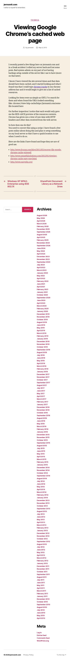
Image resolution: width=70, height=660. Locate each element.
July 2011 (40, 580)
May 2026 (41, 218)
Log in (39, 633)
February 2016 (42, 429)
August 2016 (42, 418)
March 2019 (41, 333)
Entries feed (41, 635)
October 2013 (42, 506)
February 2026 (42, 226)
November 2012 (43, 536)
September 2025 (43, 232)
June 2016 (41, 421)
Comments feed (43, 638)
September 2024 (43, 246)
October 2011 (42, 572)
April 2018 (41, 363)
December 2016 (43, 407)
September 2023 (43, 262)
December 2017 (43, 374)
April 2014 (41, 489)
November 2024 (43, 243)
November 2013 (43, 503)
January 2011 (42, 596)
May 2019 (41, 328)
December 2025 (43, 229)
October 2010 (42, 602)
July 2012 (40, 547)
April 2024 (41, 254)
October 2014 (42, 473)
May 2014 (41, 487)
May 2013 (41, 520)
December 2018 (43, 341)
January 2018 (42, 372)
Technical (35, 20)
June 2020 (41, 300)
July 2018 (41, 355)
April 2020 (41, 303)
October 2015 (42, 440)
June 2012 (41, 550)
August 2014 (42, 478)
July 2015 (41, 448)
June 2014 (41, 484)
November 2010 (43, 599)
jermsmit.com (10, 4)
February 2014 (42, 495)
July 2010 (41, 610)
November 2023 (43, 259)
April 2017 (41, 396)
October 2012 (42, 539)
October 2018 (42, 347)
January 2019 (42, 339)
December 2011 (43, 566)
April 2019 (41, 330)
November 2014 (43, 470)
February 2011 (42, 594)
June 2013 (41, 517)
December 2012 (43, 533)
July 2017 (40, 388)
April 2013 (41, 522)
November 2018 (43, 344)
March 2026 (41, 224)
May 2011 (40, 585)
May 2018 (41, 361)
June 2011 (41, 583)
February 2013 (42, 528)
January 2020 (42, 311)
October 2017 (42, 380)
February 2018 (42, 369)
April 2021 (41, 287)
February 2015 (42, 462)
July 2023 (41, 265)
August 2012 (42, 544)
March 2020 (41, 306)
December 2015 (43, 435)
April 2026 (41, 221)
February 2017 (42, 402)
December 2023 (43, 256)
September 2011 (43, 574)
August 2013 (42, 511)
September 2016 (43, 415)
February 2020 (43, 309)
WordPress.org (43, 641)
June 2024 (41, 248)
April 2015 (41, 457)
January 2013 (42, 530)
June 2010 (41, 613)
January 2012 (42, 563)
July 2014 (41, 481)
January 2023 (42, 273)
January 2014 (42, 498)
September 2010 (43, 604)
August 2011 (42, 577)
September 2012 (43, 541)
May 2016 (41, 424)
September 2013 (43, 509)
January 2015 (42, 465)
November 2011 (43, 569)
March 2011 (41, 591)
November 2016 (43, 410)
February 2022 (42, 281)
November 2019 (43, 317)
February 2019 (42, 336)
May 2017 (40, 393)
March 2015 (41, 459)
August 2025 (42, 235)
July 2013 (41, 514)
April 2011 (41, 588)
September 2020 (43, 298)
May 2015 (41, 454)
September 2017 (43, 383)
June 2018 (41, 358)
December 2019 (43, 314)
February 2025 (42, 240)
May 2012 (40, 552)
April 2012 (41, 555)
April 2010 (41, 618)
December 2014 (43, 467)
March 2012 (41, 558)
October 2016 (42, 413)
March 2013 (41, 525)
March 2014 (41, 492)
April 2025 (41, 237)
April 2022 (41, 278)
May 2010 (41, 615)
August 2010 (42, 607)
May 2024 (41, 251)
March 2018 (41, 366)
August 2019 (42, 322)
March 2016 (41, 426)
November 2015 (43, 437)
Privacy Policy (28, 655)
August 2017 (42, 385)
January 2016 (42, 432)
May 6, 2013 (43, 47)
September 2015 (43, 443)
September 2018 (43, 350)
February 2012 (42, 561)
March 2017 (41, 399)
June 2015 (41, 451)
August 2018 (42, 352)
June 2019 (41, 325)
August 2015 (42, 446)
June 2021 (41, 284)
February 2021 (42, 289)
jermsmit (30, 47)
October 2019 (42, 320)
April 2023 (41, 267)
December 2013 (43, 500)
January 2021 (42, 292)
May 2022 (41, 276)
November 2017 (43, 377)
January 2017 (42, 404)
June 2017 (41, 391)
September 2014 (43, 476)
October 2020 (42, 295)
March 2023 (41, 270)
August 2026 (42, 215)
